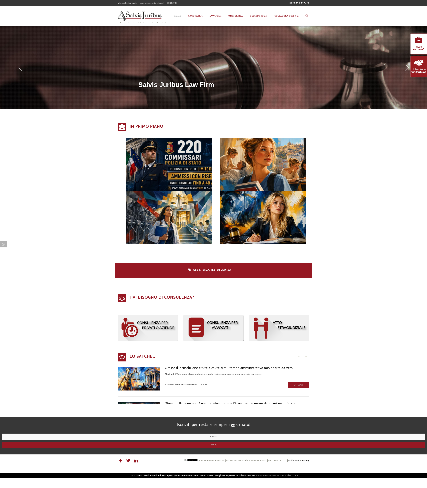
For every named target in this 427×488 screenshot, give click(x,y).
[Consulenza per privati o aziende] (148, 340)
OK (297, 475)
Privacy (306, 460)
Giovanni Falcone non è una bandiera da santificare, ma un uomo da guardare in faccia (230, 404)
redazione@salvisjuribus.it (151, 3)
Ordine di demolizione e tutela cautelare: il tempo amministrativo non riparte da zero (229, 368)
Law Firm (215, 16)
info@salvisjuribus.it (127, 3)
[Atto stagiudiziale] (279, 340)
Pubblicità (293, 460)
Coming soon (258, 16)
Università (235, 16)
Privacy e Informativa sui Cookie (273, 475)
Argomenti (195, 16)
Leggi (301, 385)
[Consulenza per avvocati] (213, 340)
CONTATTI (171, 3)
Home (177, 16)
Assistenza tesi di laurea (212, 269)
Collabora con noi (286, 16)
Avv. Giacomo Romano (187, 384)
